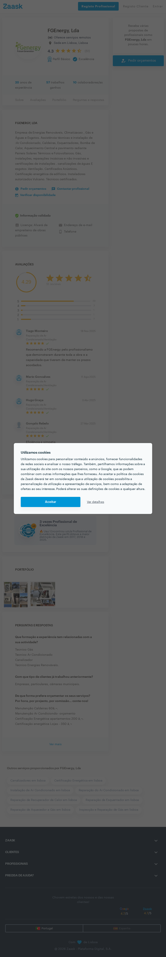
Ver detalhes (95, 502)
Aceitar (50, 502)
